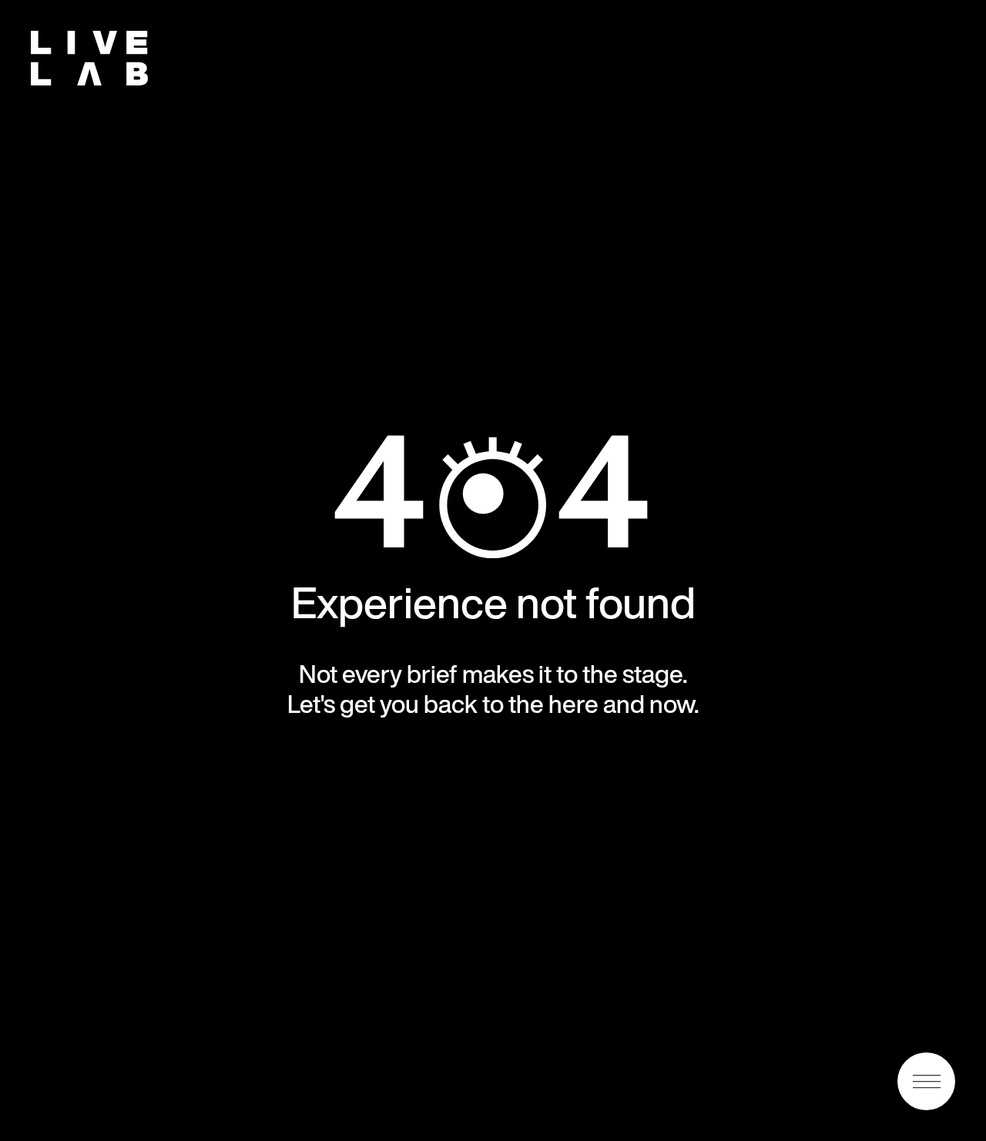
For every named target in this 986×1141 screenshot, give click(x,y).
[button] (926, 1081)
